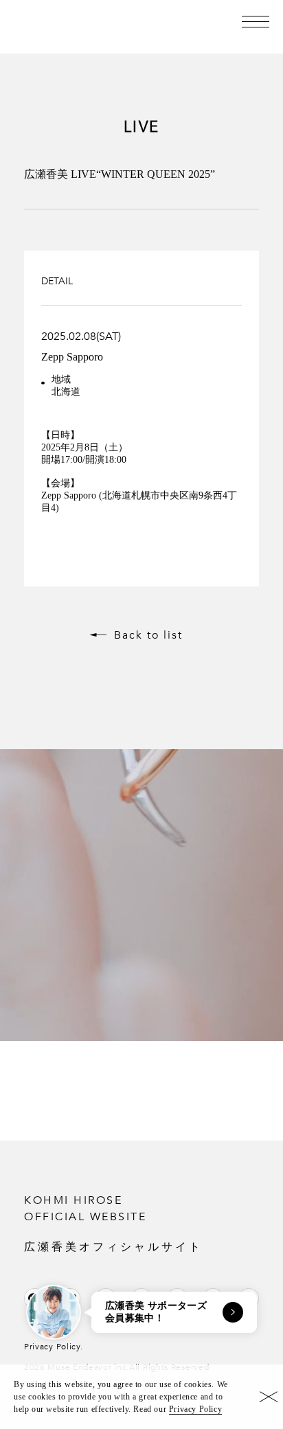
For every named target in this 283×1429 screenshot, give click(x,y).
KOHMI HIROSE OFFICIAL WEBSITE (113, 1223)
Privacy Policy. (53, 1346)
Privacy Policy (195, 1409)
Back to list (148, 635)
